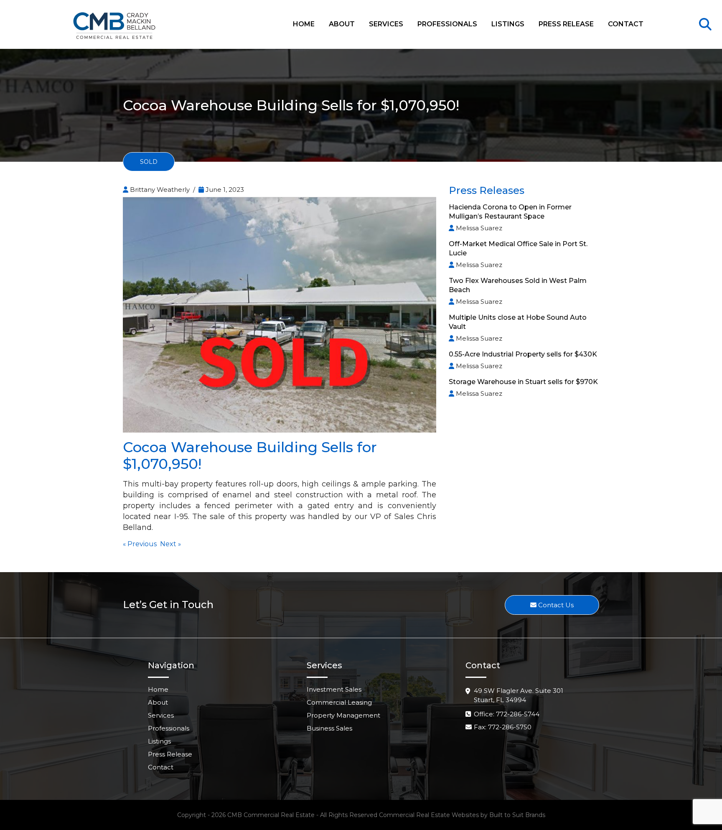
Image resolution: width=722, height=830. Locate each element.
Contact (625, 24)
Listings (507, 24)
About (342, 24)
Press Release (566, 24)
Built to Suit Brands (517, 815)
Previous (142, 544)
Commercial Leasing (339, 702)
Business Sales (329, 728)
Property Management (343, 715)
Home (304, 24)
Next (168, 544)
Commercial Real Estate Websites (429, 815)
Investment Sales (334, 689)
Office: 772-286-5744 (506, 714)
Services (386, 24)
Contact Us (555, 605)
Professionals (447, 24)
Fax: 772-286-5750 (502, 727)
